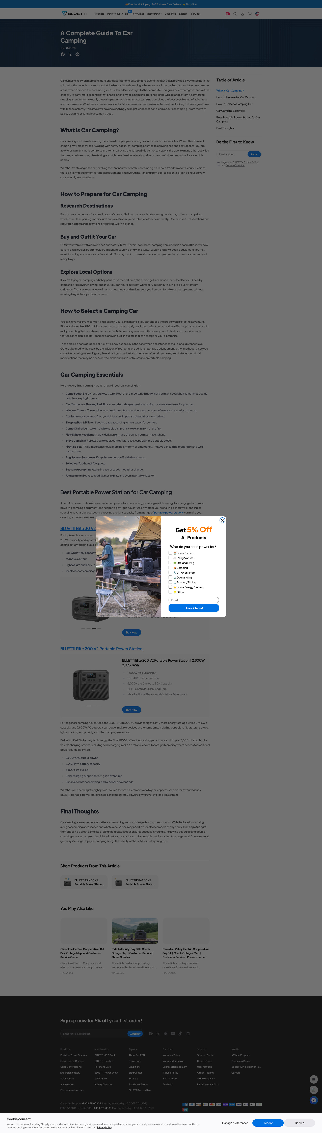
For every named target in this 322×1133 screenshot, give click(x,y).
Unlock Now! (194, 608)
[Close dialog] (222, 520)
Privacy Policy (104, 1127)
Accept (268, 1123)
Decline (299, 1123)
